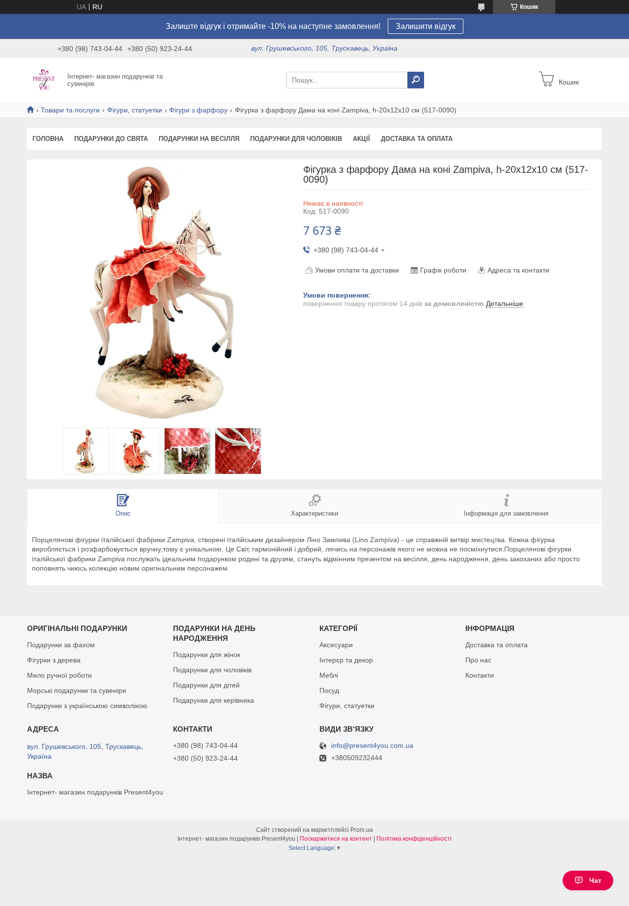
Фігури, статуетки (134, 110)
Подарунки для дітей (206, 685)
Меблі (328, 675)
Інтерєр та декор (346, 660)
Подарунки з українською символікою (87, 706)
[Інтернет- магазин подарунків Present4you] (44, 79)
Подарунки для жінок (206, 655)
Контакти (479, 675)
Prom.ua (361, 829)
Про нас (478, 660)
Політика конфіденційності (414, 838)
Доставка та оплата (417, 138)
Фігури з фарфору (198, 110)
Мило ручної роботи (59, 675)
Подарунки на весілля (199, 138)
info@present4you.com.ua (372, 745)
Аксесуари (336, 645)
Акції (361, 138)
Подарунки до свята (111, 138)
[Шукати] (415, 80)
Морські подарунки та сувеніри (76, 690)
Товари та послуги (70, 110)
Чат (595, 880)
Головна (47, 138)
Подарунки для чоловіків (296, 138)
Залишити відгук (426, 26)
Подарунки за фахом (61, 645)
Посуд (329, 690)
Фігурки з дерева (54, 660)
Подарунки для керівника (213, 700)
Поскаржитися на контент (336, 838)
